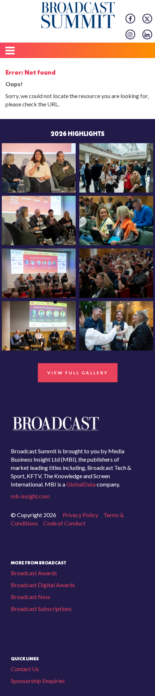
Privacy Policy (80, 514)
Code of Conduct (64, 523)
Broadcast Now (30, 596)
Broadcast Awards (34, 572)
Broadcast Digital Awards (43, 584)
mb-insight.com (30, 496)
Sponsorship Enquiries (38, 680)
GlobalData (80, 484)
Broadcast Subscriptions (41, 608)
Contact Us (25, 668)
